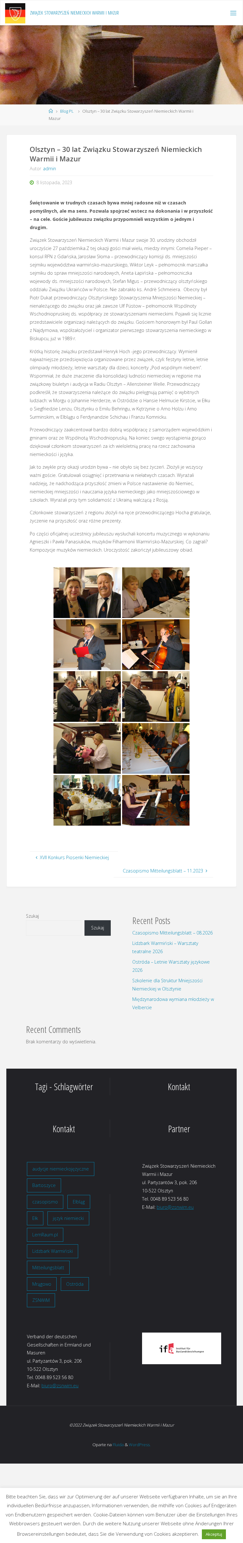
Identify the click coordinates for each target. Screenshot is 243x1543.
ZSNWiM (41, 1300)
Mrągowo (41, 1284)
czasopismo (45, 1202)
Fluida (118, 1444)
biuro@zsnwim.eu (175, 1207)
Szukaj (32, 916)
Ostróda (75, 1284)
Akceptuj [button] (214, 1534)
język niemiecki (68, 1218)
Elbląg (79, 1202)
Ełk (35, 1218)
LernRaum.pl (45, 1235)
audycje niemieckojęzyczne (60, 1169)
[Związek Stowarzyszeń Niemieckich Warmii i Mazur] (15, 13)
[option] (181, 1348)
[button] (151, 1348)
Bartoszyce (44, 1185)
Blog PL (67, 111)
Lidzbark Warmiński (52, 1251)
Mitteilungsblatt (48, 1268)
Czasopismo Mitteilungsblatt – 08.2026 (172, 933)
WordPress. (140, 1444)
